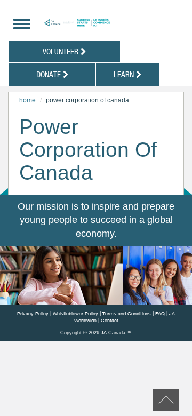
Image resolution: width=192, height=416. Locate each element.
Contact (109, 320)
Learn (125, 74)
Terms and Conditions (126, 313)
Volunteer (62, 51)
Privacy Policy (33, 313)
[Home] (103, 23)
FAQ (160, 313)
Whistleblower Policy (75, 313)
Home (27, 100)
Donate (49, 74)
